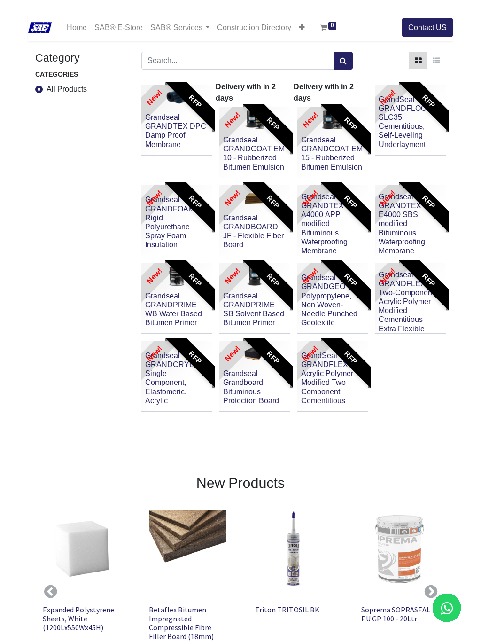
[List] (436, 60)
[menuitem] (77, 27)
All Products (67, 89)
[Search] (343, 61)
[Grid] (418, 60)
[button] (302, 27)
